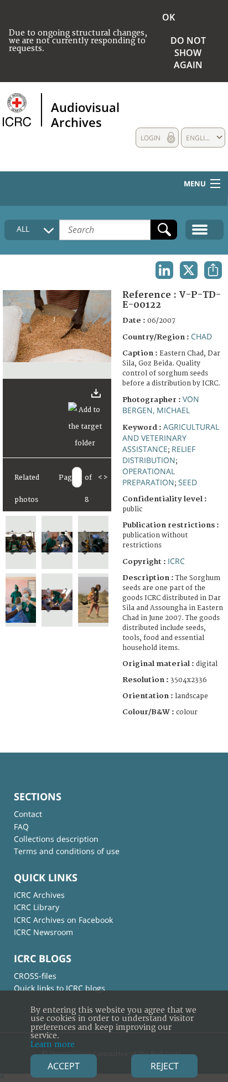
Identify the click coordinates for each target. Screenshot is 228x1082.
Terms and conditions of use (67, 851)
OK (168, 17)
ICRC (176, 561)
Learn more (52, 1044)
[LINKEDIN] (164, 270)
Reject (165, 1066)
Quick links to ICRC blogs (59, 988)
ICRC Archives (39, 895)
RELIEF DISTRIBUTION (158, 454)
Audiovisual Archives (85, 114)
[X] (189, 270)
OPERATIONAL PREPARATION (148, 476)
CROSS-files (35, 976)
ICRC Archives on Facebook (63, 920)
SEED (187, 482)
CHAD (201, 336)
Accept (64, 1066)
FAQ (21, 826)
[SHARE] (213, 270)
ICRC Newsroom (43, 932)
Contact (28, 814)
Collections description (56, 839)
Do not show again (188, 52)
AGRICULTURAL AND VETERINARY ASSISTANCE (170, 437)
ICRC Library (36, 907)
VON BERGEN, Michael (160, 404)
